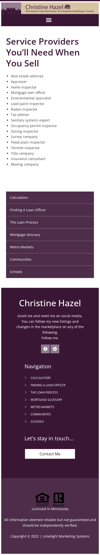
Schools (16, 271)
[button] (50, 20)
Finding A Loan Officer (28, 210)
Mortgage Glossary (25, 234)
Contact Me (50, 454)
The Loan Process (24, 222)
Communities (21, 259)
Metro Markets (22, 247)
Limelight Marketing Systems (66, 536)
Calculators (19, 197)
